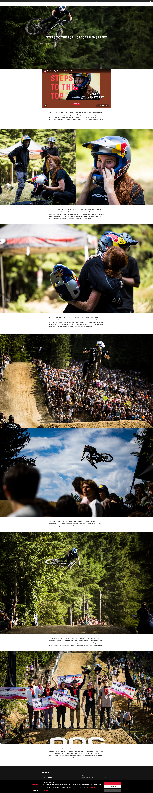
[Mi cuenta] (148, 1)
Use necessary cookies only (113, 790)
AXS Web (96, 777)
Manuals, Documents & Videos (87, 777)
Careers (106, 777)
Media (106, 775)
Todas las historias (13, 4)
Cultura (79, 775)
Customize (112, 786)
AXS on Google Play (98, 775)
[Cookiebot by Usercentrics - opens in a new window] (35, 791)
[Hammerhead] (83, 1)
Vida (4, 4)
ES (151, 1)
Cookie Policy (93, 787)
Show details (45, 790)
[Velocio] (87, 1)
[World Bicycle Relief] (95, 1)
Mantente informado (48, 777)
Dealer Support (84, 775)
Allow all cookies (112, 783)
